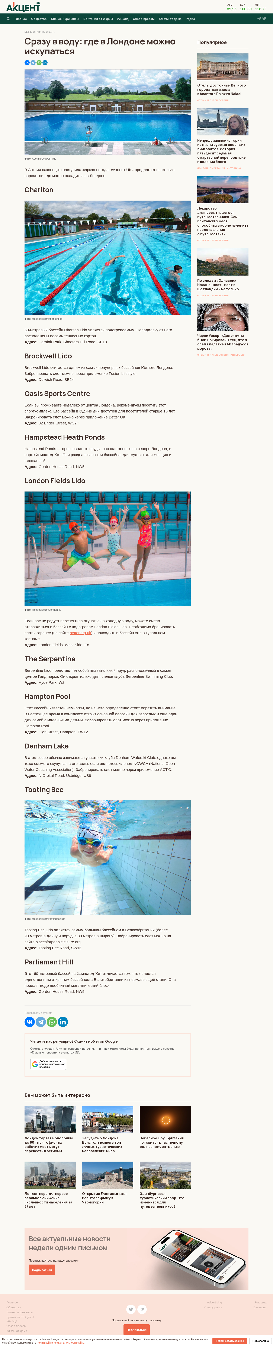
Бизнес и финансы (65, 19)
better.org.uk (80, 633)
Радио (190, 19)
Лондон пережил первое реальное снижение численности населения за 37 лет (48, 1200)
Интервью (234, 168)
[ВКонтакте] (27, 62)
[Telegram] (33, 62)
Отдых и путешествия (213, 100)
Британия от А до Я (98, 19)
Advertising (214, 1302)
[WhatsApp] (39, 62)
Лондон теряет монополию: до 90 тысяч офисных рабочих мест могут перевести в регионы (49, 1144)
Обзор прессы (144, 19)
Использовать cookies (230, 1341)
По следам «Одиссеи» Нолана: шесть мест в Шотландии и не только (218, 284)
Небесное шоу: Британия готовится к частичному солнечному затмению (162, 1142)
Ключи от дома (170, 19)
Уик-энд (123, 19)
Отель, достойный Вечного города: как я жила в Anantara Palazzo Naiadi (221, 89)
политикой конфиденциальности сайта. (61, 1342)
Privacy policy (213, 1307)
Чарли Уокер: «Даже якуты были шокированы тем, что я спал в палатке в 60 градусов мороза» (222, 342)
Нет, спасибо (261, 1341)
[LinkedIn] (45, 62)
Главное (21, 19)
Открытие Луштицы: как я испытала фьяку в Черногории (104, 1198)
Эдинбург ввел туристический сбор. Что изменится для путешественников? (162, 1200)
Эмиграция (217, 168)
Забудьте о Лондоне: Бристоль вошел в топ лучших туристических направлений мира (102, 1144)
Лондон (202, 168)
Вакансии (260, 1307)
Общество (39, 19)
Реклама (261, 1302)
